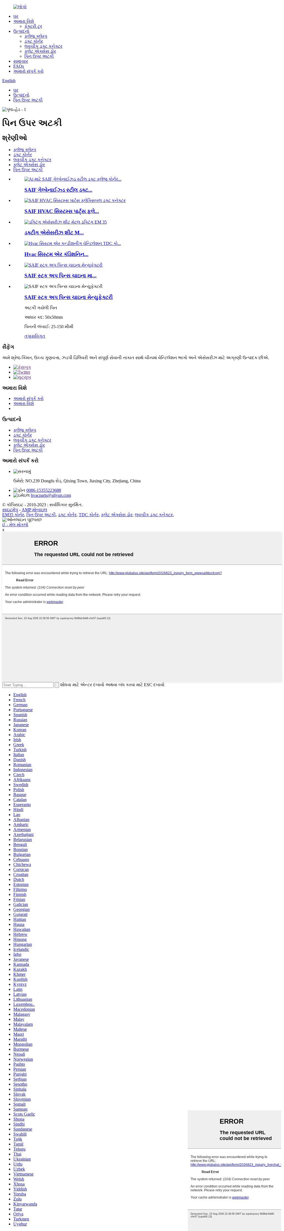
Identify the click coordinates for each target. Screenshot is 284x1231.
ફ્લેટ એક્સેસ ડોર (40, 51)
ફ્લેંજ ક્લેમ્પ (35, 36)
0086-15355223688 (43, 490)
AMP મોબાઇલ (34, 509)
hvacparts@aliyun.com (51, 495)
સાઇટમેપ (10, 509)
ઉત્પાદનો (21, 31)
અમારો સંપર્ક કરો (28, 71)
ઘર (15, 16)
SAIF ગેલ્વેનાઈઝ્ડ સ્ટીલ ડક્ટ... (58, 190)
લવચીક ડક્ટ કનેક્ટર (43, 46)
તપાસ (29, 336)
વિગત (40, 336)
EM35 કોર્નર (13, 514)
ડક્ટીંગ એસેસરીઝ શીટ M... (54, 232)
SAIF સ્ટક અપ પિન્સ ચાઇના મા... (60, 275)
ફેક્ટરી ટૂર (33, 26)
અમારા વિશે (23, 21)
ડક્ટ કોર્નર (33, 41)
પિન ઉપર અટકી (39, 56)
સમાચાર (20, 61)
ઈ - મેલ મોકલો (15, 524)
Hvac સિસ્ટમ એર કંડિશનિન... (56, 254)
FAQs (18, 66)
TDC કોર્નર (89, 514)
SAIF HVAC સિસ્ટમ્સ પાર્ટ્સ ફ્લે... (61, 211)
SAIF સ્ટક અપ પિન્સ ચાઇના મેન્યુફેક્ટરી (68, 297)
